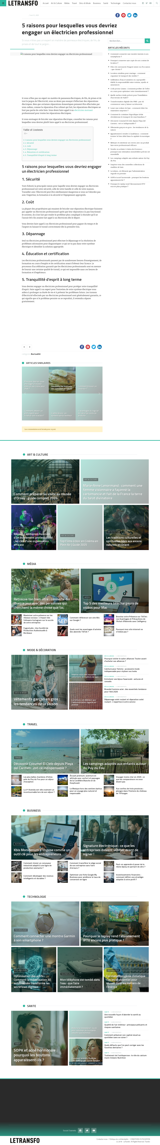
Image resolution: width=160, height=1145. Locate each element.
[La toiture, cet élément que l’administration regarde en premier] (86, 696)
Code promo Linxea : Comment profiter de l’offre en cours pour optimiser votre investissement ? (130, 89)
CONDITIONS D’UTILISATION (140, 1139)
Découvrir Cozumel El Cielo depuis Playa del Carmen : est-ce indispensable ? (128, 122)
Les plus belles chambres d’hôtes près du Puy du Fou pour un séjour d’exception (39, 779)
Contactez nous (129, 3)
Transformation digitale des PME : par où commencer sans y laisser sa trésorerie (127, 102)
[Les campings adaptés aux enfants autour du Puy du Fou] (115, 751)
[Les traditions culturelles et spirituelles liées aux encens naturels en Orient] (126, 527)
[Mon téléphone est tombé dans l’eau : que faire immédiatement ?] (80, 969)
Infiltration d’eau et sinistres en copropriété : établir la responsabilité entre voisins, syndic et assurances (129, 82)
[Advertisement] (62, 76)
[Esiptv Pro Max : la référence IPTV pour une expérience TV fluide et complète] (89, 380)
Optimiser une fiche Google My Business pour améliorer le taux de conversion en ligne (85, 877)
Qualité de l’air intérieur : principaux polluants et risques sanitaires (125, 1026)
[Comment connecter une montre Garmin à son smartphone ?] (45, 923)
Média (66, 3)
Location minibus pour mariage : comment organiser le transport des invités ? (127, 74)
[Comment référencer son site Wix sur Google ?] (63, 619)
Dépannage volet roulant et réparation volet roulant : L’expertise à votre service (124, 700)
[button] (25, 393)
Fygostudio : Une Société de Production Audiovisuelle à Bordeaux (36, 630)
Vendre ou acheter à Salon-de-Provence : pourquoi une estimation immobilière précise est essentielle (130, 151)
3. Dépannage (31, 149)
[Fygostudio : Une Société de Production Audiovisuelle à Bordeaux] (16, 631)
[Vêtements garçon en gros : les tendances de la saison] (39, 682)
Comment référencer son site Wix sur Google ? (85, 619)
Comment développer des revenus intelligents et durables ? (38, 877)
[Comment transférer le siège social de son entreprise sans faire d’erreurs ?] (63, 866)
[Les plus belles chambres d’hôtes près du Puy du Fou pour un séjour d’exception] (16, 780)
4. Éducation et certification (37, 152)
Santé (105, 3)
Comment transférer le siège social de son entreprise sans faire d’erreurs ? (85, 865)
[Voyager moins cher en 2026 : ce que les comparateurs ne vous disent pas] (109, 780)
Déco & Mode (85, 3)
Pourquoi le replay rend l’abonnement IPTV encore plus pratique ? (127, 185)
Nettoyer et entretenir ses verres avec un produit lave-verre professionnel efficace (129, 143)
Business (97, 3)
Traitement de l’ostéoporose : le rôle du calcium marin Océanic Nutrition (125, 1056)
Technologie (115, 3)
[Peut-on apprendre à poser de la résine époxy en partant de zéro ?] (109, 866)
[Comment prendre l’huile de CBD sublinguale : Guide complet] (86, 1052)
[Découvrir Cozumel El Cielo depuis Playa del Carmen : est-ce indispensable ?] (45, 751)
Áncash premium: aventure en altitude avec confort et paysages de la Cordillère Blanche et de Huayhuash (85, 779)
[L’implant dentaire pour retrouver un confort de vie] (35, 380)
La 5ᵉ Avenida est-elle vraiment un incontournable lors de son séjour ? (39, 791)
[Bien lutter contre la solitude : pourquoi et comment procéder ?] (35, 407)
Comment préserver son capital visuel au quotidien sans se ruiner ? (122, 1036)
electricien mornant (83, 110)
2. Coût (28, 146)
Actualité (36, 353)
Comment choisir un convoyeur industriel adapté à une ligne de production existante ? (38, 865)
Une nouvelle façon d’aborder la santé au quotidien (122, 1015)
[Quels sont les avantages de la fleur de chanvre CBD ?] (62, 380)
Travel (74, 3)
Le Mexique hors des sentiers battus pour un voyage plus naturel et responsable (86, 791)
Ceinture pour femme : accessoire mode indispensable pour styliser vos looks (122, 670)
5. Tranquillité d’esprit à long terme (41, 155)
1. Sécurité (29, 143)
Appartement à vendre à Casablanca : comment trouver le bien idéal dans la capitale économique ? (130, 136)
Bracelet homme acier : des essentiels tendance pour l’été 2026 (125, 690)
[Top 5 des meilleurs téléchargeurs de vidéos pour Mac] (115, 591)
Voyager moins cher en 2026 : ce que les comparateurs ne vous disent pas (130, 779)
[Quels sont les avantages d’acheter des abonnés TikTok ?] (63, 631)
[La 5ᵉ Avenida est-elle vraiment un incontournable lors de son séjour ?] (16, 791)
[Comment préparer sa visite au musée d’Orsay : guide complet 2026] (45, 481)
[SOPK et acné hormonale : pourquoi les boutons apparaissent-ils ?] (39, 1038)
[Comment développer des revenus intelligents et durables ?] (16, 877)
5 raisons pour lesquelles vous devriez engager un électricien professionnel (58, 140)
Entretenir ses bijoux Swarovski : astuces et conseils (123, 680)
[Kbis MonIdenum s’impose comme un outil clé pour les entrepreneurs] (45, 837)
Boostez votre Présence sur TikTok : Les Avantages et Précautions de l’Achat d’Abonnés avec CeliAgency (132, 619)
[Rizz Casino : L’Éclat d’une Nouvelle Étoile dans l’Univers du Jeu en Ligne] (89, 407)
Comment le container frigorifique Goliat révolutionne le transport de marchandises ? (128, 115)
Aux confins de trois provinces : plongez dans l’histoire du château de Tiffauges (131, 791)
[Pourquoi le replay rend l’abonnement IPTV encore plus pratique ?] (115, 923)
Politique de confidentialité (119, 1139)
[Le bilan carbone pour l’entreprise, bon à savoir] (62, 407)
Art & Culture (56, 3)
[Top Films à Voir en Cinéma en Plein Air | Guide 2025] (80, 527)
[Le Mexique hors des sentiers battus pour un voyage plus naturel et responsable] (63, 791)
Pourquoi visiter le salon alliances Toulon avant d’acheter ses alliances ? (125, 659)
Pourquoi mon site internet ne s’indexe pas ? (129, 630)
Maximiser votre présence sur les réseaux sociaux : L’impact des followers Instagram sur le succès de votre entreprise (39, 619)
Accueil (45, 3)
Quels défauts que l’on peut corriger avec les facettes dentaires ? (124, 1046)
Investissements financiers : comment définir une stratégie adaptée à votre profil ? (129, 877)
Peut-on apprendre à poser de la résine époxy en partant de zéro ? (130, 865)
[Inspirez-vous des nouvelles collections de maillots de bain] (86, 668)
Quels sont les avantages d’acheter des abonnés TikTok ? (85, 630)
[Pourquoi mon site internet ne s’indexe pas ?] (109, 631)
